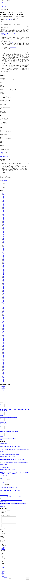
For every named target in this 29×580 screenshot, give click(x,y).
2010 (2, 341)
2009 (2, 350)
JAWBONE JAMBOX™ (9, 19)
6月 (3, 198)
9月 (3, 236)
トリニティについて (4, 572)
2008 (2, 358)
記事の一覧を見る (2, 506)
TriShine (3, 390)
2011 (2, 332)
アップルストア (2, 152)
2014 (2, 302)
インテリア (3, 547)
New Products (3, 388)
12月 (3, 203)
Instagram (3, 482)
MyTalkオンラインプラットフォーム (12, 42)
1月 (3, 202)
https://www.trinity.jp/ (4, 180)
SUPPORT (4, 576)
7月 (3, 197)
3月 (3, 200)
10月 (3, 205)
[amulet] (9, 519)
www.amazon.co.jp (5, 153)
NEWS (4, 6)
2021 (2, 233)
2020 (2, 243)
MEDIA (3, 575)
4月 (3, 249)
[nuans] (9, 521)
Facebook (3, 1)
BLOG (3, 7)
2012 (2, 322)
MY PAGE (4, 577)
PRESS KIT (4, 574)
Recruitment (3, 389)
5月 (3, 219)
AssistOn (1, 156)
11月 (3, 194)
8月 (3, 196)
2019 (2, 252)
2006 (2, 376)
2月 (3, 201)
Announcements (3, 386)
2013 (2, 312)
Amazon (1, 153)
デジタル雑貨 (3, 549)
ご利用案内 (3, 571)
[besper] (9, 523)
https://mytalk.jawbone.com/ (13, 47)
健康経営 (3, 573)
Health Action (3, 387)
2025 (2, 193)
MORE (1, 439)
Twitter (2, 2)
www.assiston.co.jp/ (5, 156)
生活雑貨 (3, 548)
